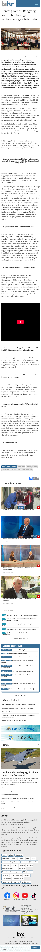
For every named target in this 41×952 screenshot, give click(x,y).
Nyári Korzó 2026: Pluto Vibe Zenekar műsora (24, 680)
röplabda (21, 858)
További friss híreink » (21, 638)
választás (28, 466)
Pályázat (34, 944)
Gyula (33, 858)
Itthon (3, 466)
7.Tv (24, 872)
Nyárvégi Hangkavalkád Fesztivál (18, 653)
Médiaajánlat (26, 944)
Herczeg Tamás (21, 466)
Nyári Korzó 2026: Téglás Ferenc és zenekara (24, 650)
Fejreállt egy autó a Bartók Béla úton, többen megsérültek (18, 708)
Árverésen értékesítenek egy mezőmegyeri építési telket (22, 615)
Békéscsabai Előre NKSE (9, 868)
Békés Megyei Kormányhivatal (11, 872)
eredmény (34, 466)
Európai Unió (26, 882)
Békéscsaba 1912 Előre (9, 858)
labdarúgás (18, 855)
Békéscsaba (5, 865)
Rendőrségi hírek (18, 879)
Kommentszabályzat (25, 941)
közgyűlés (27, 875)
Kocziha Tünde (5, 469)
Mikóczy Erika (36, 56)
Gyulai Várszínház (16, 875)
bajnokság (5, 875)
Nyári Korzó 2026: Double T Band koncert (23, 671)
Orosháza (14, 865)
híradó (4, 855)
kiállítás (10, 855)
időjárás (22, 865)
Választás (14, 466)
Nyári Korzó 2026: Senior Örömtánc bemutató (24, 657)
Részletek (27, 950)
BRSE (28, 858)
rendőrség (22, 868)
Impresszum (13, 941)
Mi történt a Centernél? (8, 712)
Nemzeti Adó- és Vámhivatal (11, 882)
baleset (30, 872)
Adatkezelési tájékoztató (12, 944)
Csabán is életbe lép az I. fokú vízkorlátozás (14, 720)
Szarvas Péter (6, 879)
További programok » (20, 695)
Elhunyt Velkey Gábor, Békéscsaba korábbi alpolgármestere (18, 704)
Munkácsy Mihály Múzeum (10, 862)
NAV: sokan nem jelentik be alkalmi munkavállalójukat (21, 629)
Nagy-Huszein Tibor (15, 469)
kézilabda (30, 865)
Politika (8, 466)
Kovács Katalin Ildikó (27, 469)
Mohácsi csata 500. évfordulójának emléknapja (21, 689)
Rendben (35, 948)
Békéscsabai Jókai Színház (29, 862)
